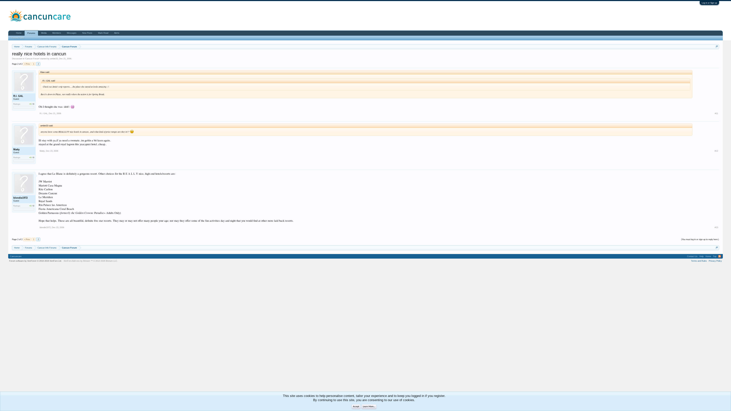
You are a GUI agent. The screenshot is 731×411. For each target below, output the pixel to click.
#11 (716, 113)
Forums (31, 33)
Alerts (116, 33)
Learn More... (369, 406)
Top (714, 256)
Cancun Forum (32, 58)
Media (44, 33)
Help (701, 256)
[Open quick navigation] (716, 46)
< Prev (27, 64)
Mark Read (103, 33)
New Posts (87, 33)
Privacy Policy (715, 261)
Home (19, 33)
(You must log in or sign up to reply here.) (700, 239)
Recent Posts (18, 38)
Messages (72, 33)
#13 (716, 227)
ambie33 (54, 58)
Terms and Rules (699, 261)
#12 (716, 151)
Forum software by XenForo (35, 261)
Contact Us (692, 256)
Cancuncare (16, 256)
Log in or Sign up (709, 3)
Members (56, 33)
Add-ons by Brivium (91, 261)
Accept (356, 406)
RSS (719, 256)
